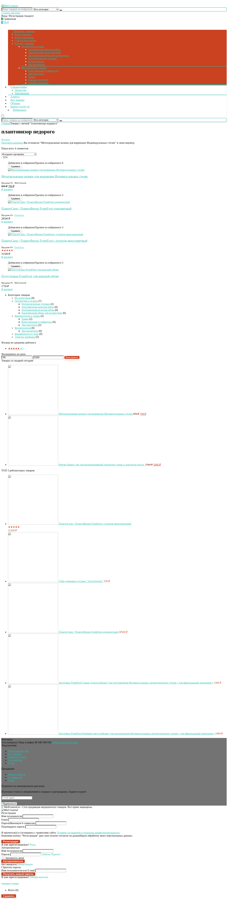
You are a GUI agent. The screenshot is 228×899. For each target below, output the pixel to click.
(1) (15, 348)
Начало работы (16, 774)
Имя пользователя (11, 816)
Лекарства (20, 90)
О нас (11, 763)
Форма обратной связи (65, 742)
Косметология (36, 61)
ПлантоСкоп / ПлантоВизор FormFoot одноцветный (36, 208)
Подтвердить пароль (13, 826)
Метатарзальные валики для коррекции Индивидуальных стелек (44, 176)
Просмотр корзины (12, 142)
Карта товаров (23, 34)
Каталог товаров (24, 43)
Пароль (18, 823)
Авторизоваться (13, 861)
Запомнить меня (14, 858)
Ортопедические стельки (42, 58)
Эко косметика (36, 64)
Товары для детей (38, 79)
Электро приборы (38, 82)
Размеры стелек (17, 757)
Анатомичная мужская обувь (44, 52)
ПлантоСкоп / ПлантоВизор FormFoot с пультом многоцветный (44, 240)
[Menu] (2, 116)
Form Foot (19, 215)
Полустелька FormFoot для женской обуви (30, 276)
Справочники (19, 87)
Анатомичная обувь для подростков (48, 55)
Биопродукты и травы (34, 67)
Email (4, 819)
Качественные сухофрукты (43, 70)
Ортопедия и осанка (32, 46)
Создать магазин (10, 12)
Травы (31, 76)
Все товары (14, 754)
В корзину (7, 189)
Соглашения (15, 760)
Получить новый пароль (18, 874)
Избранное (19, 110)
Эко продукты (36, 73)
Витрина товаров (24, 31)
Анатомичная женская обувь (44, 49)
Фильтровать (71, 357)
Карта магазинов (24, 37)
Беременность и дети (27, 334)
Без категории (23, 298)
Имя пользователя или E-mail (18, 870)
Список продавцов (25, 40)
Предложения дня (18, 751)
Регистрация (10, 841)
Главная (5, 123)
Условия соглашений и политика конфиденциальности (88, 832)
